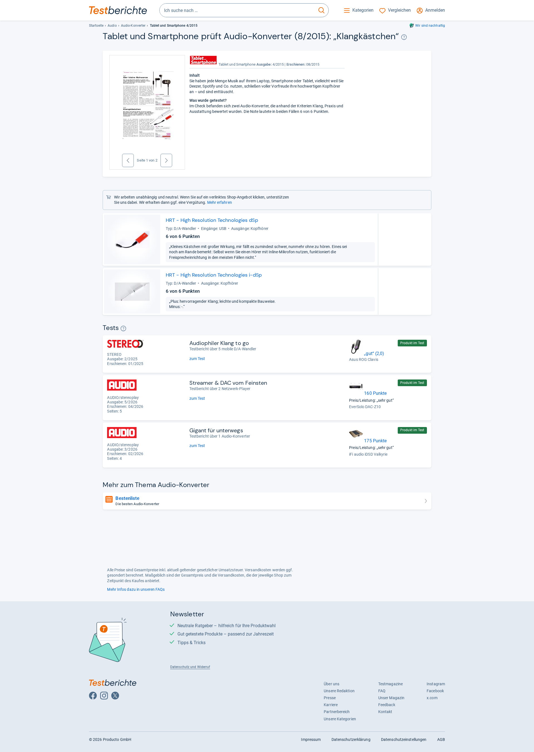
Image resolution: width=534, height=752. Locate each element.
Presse (330, 698)
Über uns (331, 684)
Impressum (311, 739)
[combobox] (237, 10)
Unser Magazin (391, 698)
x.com (432, 698)
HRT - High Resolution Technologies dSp (212, 220)
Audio (112, 26)
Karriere (331, 705)
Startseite (96, 26)
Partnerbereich (337, 711)
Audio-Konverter (133, 26)
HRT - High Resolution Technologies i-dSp (214, 275)
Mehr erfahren (219, 202)
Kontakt (385, 711)
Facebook (435, 691)
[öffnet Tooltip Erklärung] (404, 37)
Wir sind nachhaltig (430, 26)
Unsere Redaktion (339, 691)
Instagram (436, 684)
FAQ (381, 691)
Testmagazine (390, 684)
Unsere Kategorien (340, 719)
